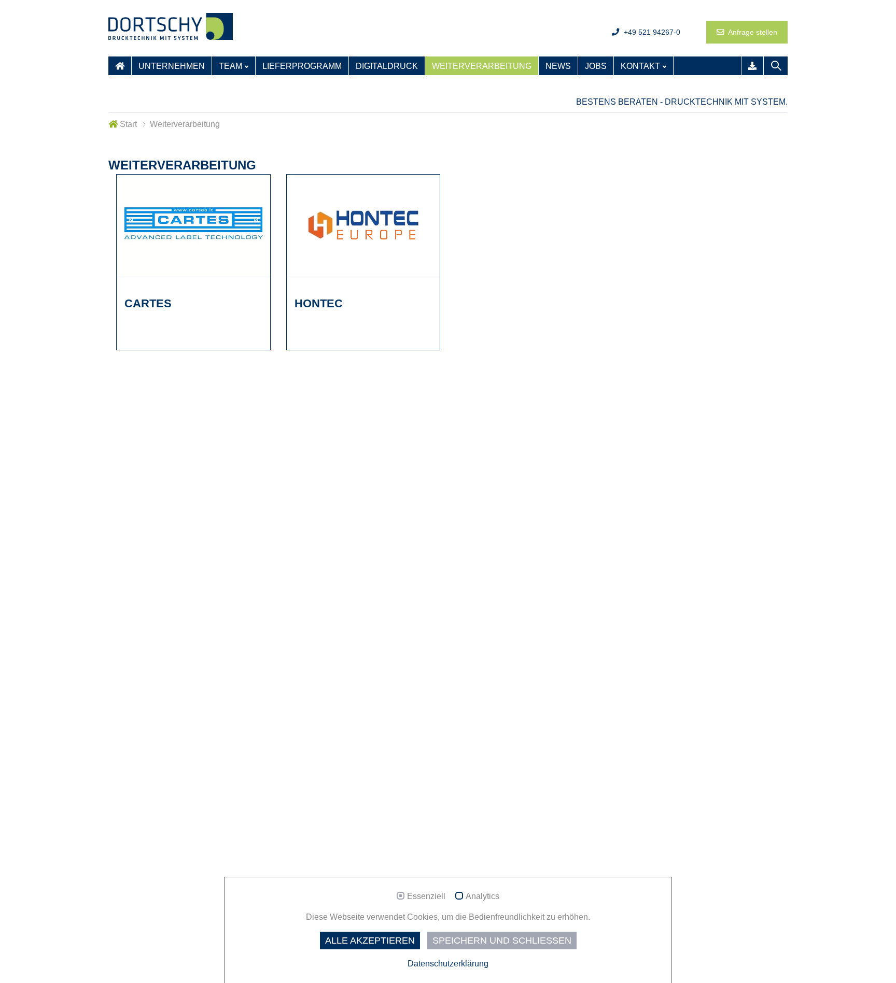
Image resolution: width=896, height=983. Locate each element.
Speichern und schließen (501, 940)
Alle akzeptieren (370, 940)
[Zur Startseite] (119, 65)
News (558, 66)
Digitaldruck (387, 66)
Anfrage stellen (751, 32)
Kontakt (640, 66)
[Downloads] (752, 65)
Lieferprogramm (302, 66)
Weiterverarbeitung (481, 66)
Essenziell (426, 896)
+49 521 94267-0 (651, 32)
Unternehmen (171, 66)
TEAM (230, 66)
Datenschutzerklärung (448, 963)
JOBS (596, 66)
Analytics (482, 896)
